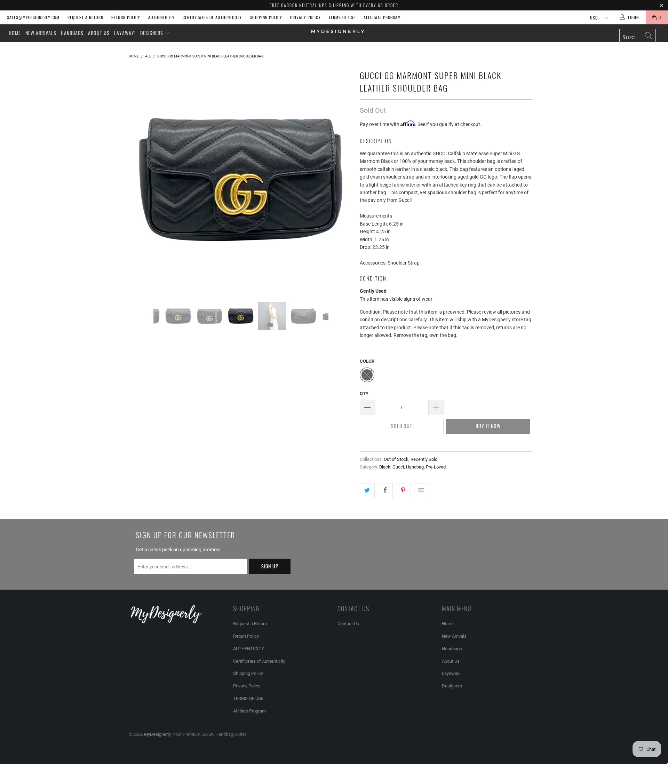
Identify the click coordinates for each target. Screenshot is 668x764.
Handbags (72, 33)
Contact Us (348, 623)
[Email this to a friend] (421, 490)
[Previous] (140, 180)
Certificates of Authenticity (212, 17)
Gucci (398, 467)
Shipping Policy (266, 17)
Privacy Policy (305, 17)
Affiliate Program (382, 17)
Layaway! (125, 33)
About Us (99, 33)
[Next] (340, 180)
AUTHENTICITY (161, 17)
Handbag (415, 467)
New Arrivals (40, 33)
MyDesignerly (157, 734)
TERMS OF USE (342, 17)
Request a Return (85, 17)
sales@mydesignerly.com (33, 17)
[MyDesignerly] (337, 30)
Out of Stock (396, 459)
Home (15, 33)
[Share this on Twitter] (367, 490)
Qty (364, 393)
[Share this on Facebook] (385, 490)
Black (384, 467)
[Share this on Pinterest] (403, 490)
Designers (152, 33)
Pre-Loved (436, 467)
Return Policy (125, 17)
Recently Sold (424, 459)
